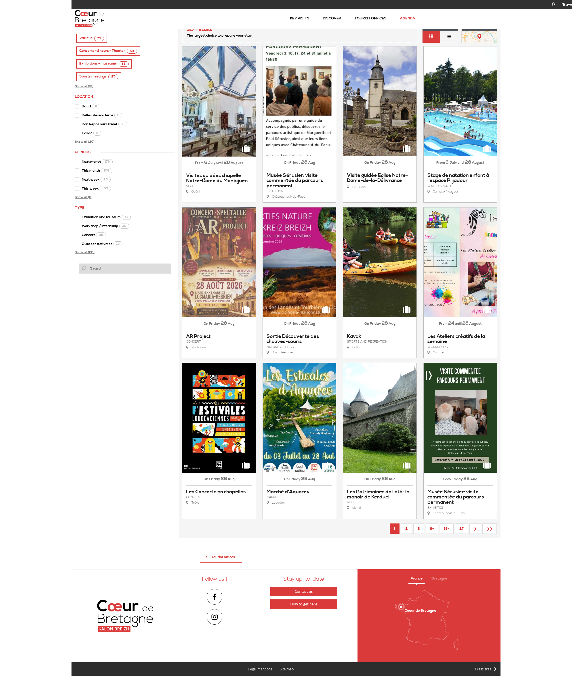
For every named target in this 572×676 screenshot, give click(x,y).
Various (90, 38)
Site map (287, 669)
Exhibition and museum (105, 217)
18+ (446, 528)
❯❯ (489, 528)
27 (461, 528)
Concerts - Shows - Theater (106, 50)
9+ (432, 528)
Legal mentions (260, 669)
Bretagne (439, 578)
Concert (92, 235)
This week (95, 188)
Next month (96, 161)
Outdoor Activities (101, 244)
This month (95, 170)
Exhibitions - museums (102, 63)
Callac (90, 133)
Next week (95, 179)
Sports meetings (97, 76)
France (417, 578)
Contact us (304, 591)
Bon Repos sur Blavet (103, 124)
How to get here (303, 604)
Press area (483, 669)
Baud (89, 106)
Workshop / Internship (104, 226)
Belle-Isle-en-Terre (100, 115)
